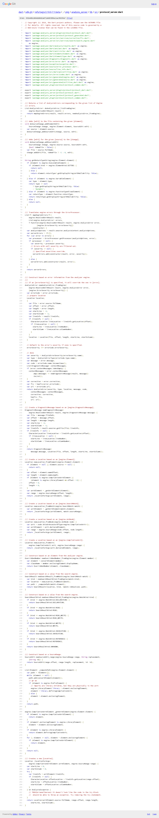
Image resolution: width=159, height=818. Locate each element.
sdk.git (29, 12)
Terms (28, 814)
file (70, 18)
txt (148, 814)
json (155, 814)
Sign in (154, 4)
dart (21, 12)
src (96, 12)
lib (91, 12)
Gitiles (15, 814)
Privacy (22, 814)
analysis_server (79, 12)
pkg (67, 12)
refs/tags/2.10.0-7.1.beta (47, 12)
